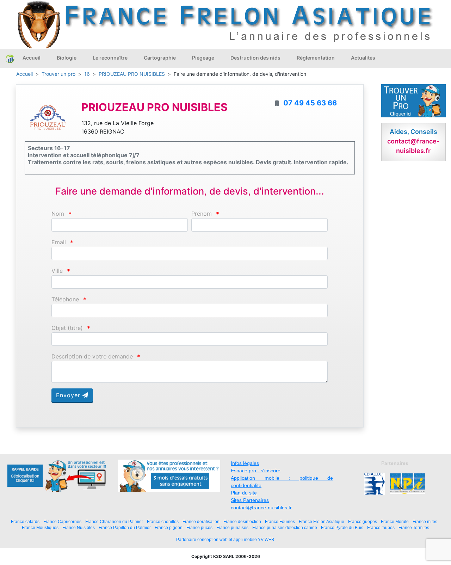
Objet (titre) (67, 328)
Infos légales (245, 463)
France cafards (25, 521)
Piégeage (203, 58)
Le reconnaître (110, 58)
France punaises (232, 527)
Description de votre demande (92, 356)
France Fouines (280, 521)
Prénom (201, 213)
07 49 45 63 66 (310, 103)
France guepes (362, 521)
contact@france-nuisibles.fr (261, 507)
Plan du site (244, 493)
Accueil (32, 58)
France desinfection (242, 521)
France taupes (381, 527)
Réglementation (316, 58)
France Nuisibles (78, 527)
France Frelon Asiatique (321, 521)
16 (87, 74)
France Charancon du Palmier (114, 521)
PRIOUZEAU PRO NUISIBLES (132, 74)
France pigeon (169, 527)
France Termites (414, 527)
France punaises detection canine (284, 527)
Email (58, 242)
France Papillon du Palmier (125, 527)
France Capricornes (62, 521)
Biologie (66, 58)
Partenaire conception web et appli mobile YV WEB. (225, 539)
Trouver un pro (58, 74)
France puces (199, 527)
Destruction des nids (255, 58)
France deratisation (201, 521)
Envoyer (69, 395)
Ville (57, 271)
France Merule (395, 521)
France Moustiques (40, 527)
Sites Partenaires (250, 500)
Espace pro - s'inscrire (255, 470)
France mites (425, 521)
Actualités (363, 58)
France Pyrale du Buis (342, 527)
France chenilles (163, 521)
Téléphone (65, 299)
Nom (57, 213)
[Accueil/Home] (10, 59)
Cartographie (160, 58)
